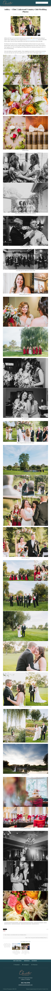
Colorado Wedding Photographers (26, 922)
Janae (43, 52)
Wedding (36, 14)
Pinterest (35, 964)
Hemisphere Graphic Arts (42, 989)
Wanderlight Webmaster (20, 14)
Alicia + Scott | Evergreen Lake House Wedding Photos (35, 937)
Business (34, 960)
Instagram (26, 964)
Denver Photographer (38, 922)
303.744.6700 (25, 983)
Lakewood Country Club (32, 39)
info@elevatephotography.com (26, 984)
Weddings (27, 960)
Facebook (17, 964)
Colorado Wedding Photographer (11, 922)
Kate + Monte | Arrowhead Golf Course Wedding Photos (15, 934)
